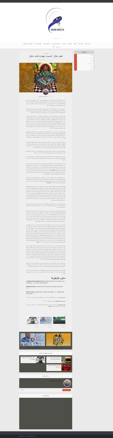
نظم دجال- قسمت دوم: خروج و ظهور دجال (33, 324)
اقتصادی (69, 43)
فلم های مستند (38, 43)
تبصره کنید (48, 59)
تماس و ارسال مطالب (28, 43)
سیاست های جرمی (56, 43)
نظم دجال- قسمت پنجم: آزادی (47, 324)
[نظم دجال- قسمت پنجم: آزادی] (46, 320)
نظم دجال (81, 43)
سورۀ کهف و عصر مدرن (62, 324)
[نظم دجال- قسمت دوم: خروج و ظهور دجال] (32, 320)
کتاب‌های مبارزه (46, 43)
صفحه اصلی (87, 43)
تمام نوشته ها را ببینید (67, 390)
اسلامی (75, 43)
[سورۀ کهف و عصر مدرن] (59, 320)
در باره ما (58, 47)
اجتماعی (64, 43)
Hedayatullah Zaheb (41, 59)
